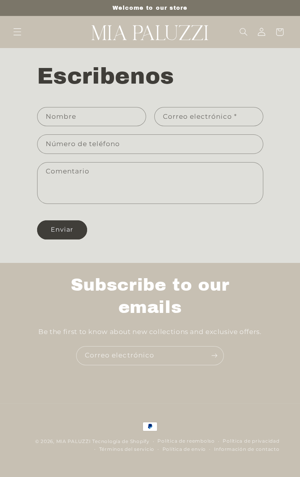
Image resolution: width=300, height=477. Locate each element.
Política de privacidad (251, 441)
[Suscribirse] (214, 355)
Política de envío (184, 449)
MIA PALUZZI (73, 441)
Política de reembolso (185, 441)
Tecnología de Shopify (120, 441)
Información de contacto (247, 449)
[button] (17, 32)
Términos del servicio (126, 449)
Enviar (62, 229)
